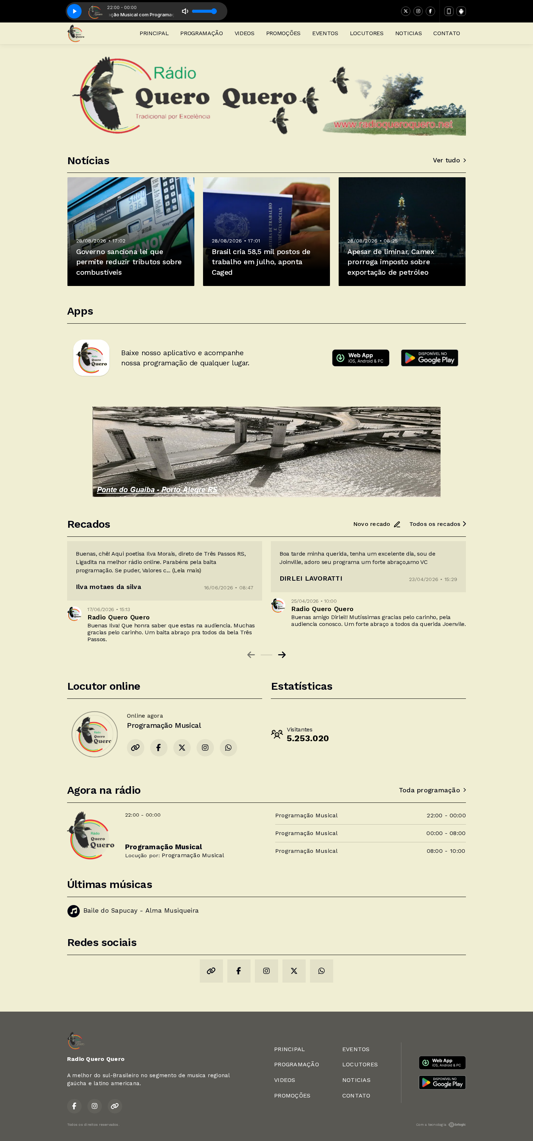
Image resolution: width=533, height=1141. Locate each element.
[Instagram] (418, 11)
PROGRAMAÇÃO (201, 33)
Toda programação (429, 790)
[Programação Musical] (94, 734)
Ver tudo (446, 160)
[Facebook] (430, 11)
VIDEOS (245, 33)
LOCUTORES (367, 33)
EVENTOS (325, 33)
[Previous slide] (251, 655)
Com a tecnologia (431, 1125)
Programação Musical (193, 855)
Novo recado (372, 523)
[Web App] (449, 11)
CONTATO (446, 33)
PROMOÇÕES (283, 33)
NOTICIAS (408, 33)
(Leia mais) (186, 570)
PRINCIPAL (154, 33)
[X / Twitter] (405, 11)
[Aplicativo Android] (461, 11)
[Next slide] (282, 655)
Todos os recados (435, 523)
